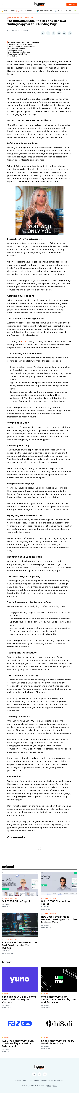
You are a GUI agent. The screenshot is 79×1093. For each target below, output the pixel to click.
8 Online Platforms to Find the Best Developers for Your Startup (19, 945)
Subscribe (72, 4)
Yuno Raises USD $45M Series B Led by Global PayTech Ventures (19, 999)
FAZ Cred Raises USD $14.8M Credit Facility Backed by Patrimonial (18, 1043)
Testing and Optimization (17, 54)
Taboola (24, 341)
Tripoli (55, 1086)
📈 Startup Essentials (14, 18)
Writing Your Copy (15, 50)
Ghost (49, 1086)
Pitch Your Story (47, 1081)
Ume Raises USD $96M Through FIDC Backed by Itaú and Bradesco (58, 999)
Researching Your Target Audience (22, 46)
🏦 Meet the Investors (63, 11)
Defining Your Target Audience (20, 44)
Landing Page (28, 18)
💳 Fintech (5, 994)
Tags (30, 1081)
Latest (25, 1081)
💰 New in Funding (8, 11)
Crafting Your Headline (16, 48)
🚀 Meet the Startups (25, 11)
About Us (18, 1081)
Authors (37, 1081)
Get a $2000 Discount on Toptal (55, 903)
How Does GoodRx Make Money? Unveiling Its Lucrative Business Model (59, 919)
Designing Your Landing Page (19, 52)
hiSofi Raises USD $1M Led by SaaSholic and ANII (57, 1042)
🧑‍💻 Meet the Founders (44, 11)
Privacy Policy (59, 1081)
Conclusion (12, 56)
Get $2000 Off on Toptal (16, 901)
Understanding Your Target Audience (23, 42)
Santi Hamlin (11, 28)
